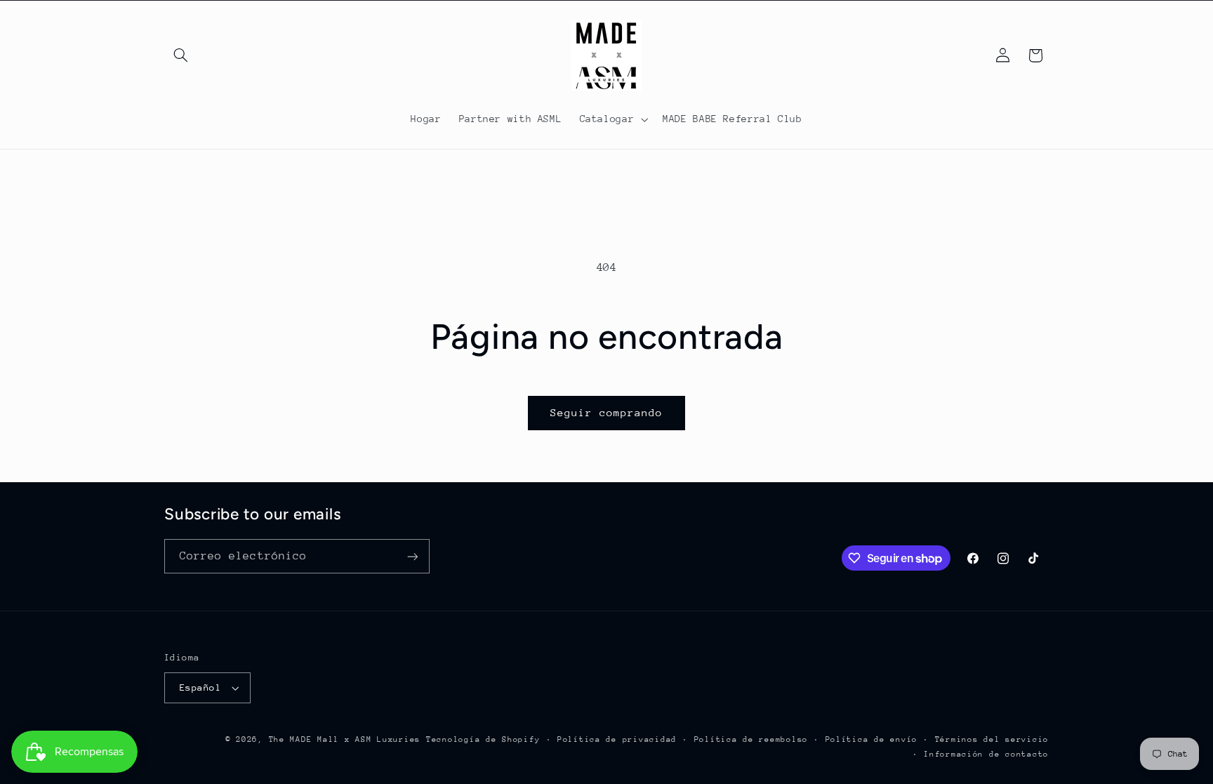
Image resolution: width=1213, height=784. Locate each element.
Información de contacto (986, 754)
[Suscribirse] (413, 556)
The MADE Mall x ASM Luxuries (345, 739)
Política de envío (872, 739)
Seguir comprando (606, 412)
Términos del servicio (992, 739)
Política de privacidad (617, 739)
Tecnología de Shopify (483, 739)
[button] (180, 55)
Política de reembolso (751, 739)
